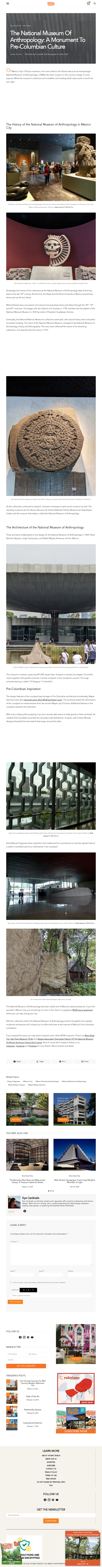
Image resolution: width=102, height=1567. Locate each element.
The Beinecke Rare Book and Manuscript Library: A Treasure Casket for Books (27, 1181)
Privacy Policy (51, 1472)
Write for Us (51, 1459)
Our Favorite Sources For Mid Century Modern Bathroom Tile (33, 1383)
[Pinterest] (28, 1337)
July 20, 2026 (74, 1187)
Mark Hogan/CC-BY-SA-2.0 (84, 923)
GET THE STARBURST (26, 1366)
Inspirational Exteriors (32, 1423)
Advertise (51, 1462)
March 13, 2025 (32, 1389)
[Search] (7, 3)
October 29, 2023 (16, 1108)
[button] (48, 1191)
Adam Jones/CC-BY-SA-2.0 (63, 207)
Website (70, 1271)
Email (41, 1271)
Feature (69, 1335)
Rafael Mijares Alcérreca (37, 1085)
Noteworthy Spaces (32, 1409)
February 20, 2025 (66, 1351)
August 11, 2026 (27, 1187)
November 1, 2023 (63, 1108)
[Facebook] (25, 1211)
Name (12, 1271)
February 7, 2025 (32, 1426)
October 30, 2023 (16, 54)
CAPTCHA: (15, 1290)
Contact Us (51, 1469)
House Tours (34, 1098)
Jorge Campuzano (14, 1081)
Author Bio (11, 1212)
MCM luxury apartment (82, 1010)
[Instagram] (24, 1337)
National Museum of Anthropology (74, 1081)
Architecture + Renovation (19, 1098)
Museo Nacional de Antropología (47, 1081)
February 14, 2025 (32, 1400)
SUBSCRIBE (51, 1520)
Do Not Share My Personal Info (51, 1482)
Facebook (20, 1046)
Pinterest (33, 1046)
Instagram (10, 1046)
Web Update (27, 26)
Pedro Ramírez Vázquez (17, 1085)
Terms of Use (51, 1475)
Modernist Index (63, 1098)
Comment (13, 1241)
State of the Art (32, 1396)
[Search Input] (95, 3)
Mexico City (28, 1081)
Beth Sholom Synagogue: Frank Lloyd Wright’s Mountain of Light (74, 1181)
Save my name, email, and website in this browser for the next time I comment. (39, 1282)
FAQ (51, 1485)
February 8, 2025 (32, 1413)
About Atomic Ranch (51, 1456)
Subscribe (51, 1466)
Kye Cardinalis (30, 1198)
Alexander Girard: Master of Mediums (76, 1341)
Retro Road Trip (15, 26)
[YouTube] (32, 1337)
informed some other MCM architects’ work (43, 700)
